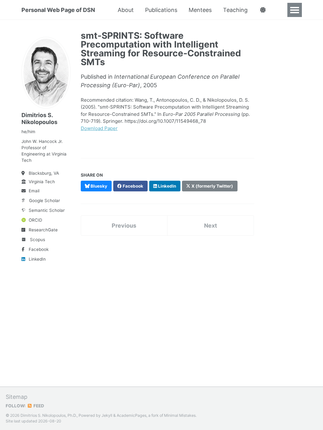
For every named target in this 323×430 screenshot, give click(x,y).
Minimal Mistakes (180, 415)
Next (210, 225)
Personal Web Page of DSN (58, 10)
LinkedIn (37, 259)
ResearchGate (43, 229)
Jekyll (107, 415)
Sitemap (16, 396)
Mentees (200, 10)
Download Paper (99, 128)
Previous (124, 225)
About (126, 10)
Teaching (235, 10)
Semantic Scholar (47, 210)
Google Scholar (44, 200)
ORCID (35, 220)
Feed (38, 405)
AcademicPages (131, 415)
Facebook (39, 249)
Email (34, 190)
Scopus (37, 239)
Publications (161, 10)
